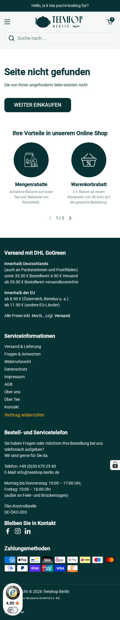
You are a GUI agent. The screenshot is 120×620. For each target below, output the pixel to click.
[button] (110, 22)
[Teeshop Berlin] (58, 22)
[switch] (13, 610)
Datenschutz (15, 369)
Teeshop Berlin (56, 591)
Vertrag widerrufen (24, 415)
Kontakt (11, 407)
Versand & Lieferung (22, 346)
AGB (8, 384)
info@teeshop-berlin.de (38, 472)
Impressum (14, 376)
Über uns (12, 391)
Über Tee (12, 399)
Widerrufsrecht (17, 361)
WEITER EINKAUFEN (37, 105)
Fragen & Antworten (22, 354)
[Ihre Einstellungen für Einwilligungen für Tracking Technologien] (115, 465)
